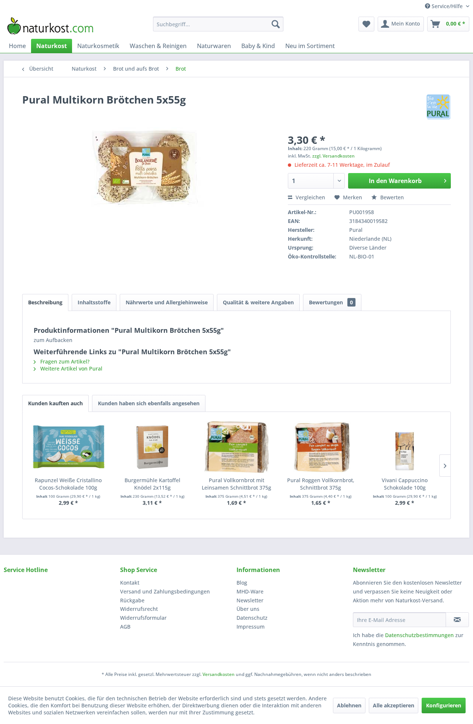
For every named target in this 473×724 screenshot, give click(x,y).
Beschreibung (45, 302)
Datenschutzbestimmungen (419, 635)
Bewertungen (331, 302)
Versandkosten (219, 674)
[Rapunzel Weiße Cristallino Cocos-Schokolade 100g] (68, 447)
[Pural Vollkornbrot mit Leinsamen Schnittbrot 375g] (236, 447)
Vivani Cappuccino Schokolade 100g (405, 484)
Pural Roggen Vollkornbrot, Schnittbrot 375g (320, 484)
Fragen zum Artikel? (64, 361)
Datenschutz (252, 617)
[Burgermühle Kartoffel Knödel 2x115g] (152, 447)
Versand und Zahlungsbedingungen (165, 591)
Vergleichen (309, 197)
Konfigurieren (443, 705)
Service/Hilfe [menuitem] (447, 6)
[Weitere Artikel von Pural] (438, 107)
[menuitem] (218, 24)
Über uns (247, 608)
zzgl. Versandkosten (333, 156)
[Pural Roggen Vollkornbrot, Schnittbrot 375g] (320, 447)
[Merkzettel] (366, 24)
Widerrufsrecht (139, 608)
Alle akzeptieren (393, 705)
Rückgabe (132, 600)
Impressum (250, 626)
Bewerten (391, 197)
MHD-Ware (249, 591)
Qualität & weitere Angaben (258, 302)
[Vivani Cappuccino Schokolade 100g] (404, 447)
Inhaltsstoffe (94, 302)
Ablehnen (349, 705)
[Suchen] (275, 24)
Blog (241, 582)
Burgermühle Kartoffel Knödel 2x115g (152, 484)
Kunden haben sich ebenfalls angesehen (149, 403)
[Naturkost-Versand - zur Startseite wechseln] (50, 26)
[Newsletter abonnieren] (457, 619)
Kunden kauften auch (55, 403)
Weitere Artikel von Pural (70, 368)
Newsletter (249, 600)
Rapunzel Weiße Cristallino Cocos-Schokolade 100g (68, 484)
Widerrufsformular (143, 617)
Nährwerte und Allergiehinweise (167, 302)
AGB (125, 626)
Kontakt (129, 582)
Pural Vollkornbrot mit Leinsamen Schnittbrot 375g (236, 484)
